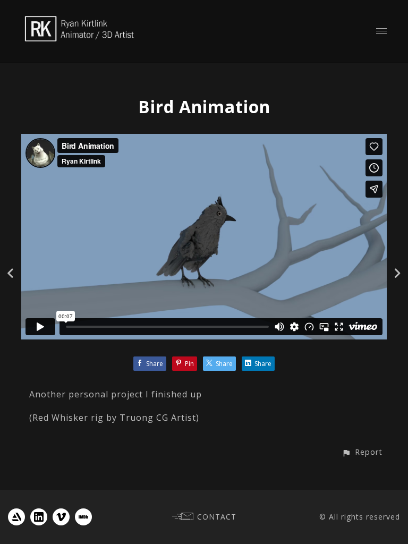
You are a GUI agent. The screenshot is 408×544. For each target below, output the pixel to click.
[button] (362, 452)
